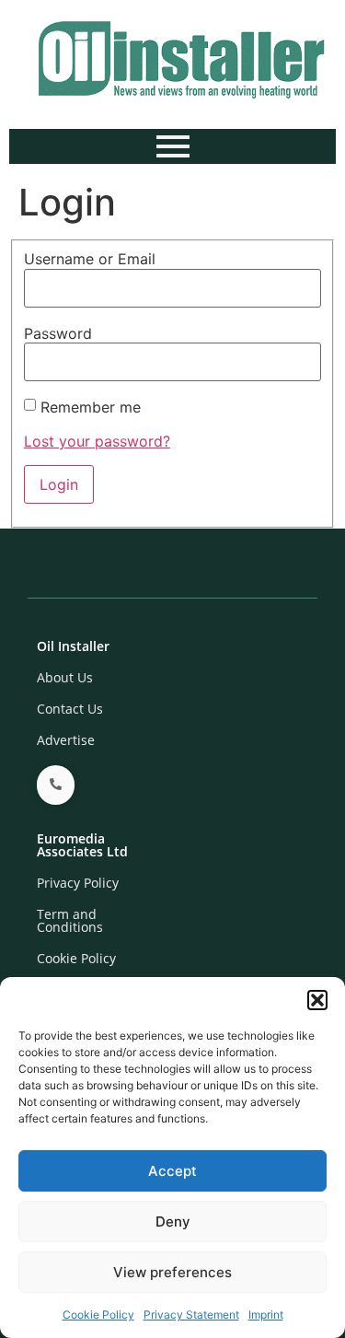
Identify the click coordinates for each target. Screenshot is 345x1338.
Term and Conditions (70, 920)
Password (58, 333)
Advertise (66, 740)
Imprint (265, 1314)
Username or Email (89, 258)
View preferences (172, 1272)
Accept (172, 1171)
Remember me (90, 407)
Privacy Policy (78, 882)
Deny (172, 1221)
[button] (317, 1000)
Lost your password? (97, 441)
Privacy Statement (191, 1314)
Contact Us (70, 708)
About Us (65, 677)
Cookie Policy (98, 1314)
